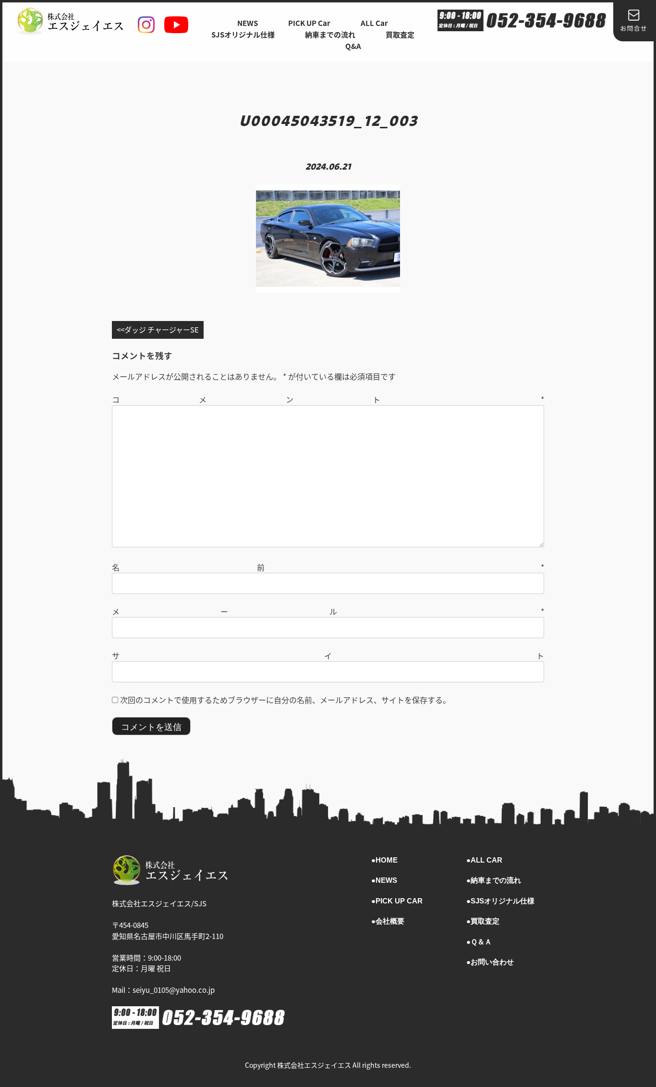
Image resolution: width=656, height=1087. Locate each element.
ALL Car (374, 23)
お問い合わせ (492, 962)
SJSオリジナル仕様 (243, 34)
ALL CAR (486, 860)
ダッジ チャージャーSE (161, 329)
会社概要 (390, 921)
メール (328, 611)
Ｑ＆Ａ (481, 942)
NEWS (247, 23)
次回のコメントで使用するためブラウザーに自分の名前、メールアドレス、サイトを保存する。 (285, 699)
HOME (387, 860)
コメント (328, 399)
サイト (328, 655)
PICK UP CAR (399, 901)
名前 (328, 567)
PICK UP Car (309, 23)
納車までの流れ (330, 34)
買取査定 (400, 34)
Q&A (353, 46)
